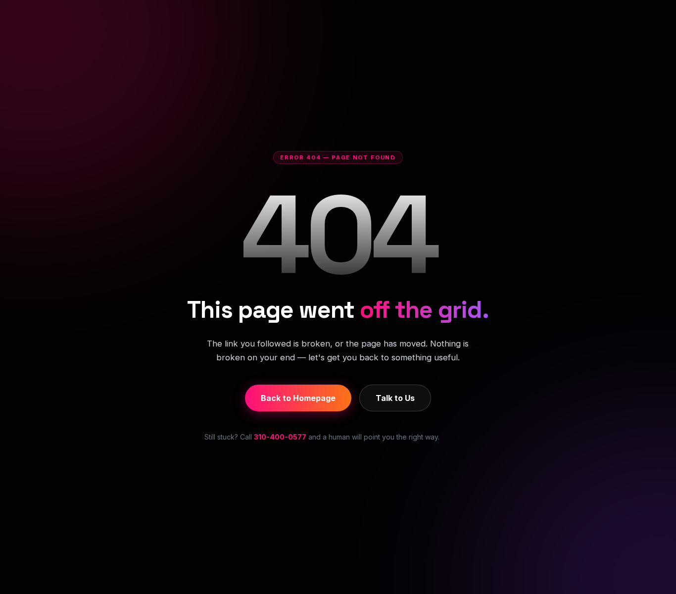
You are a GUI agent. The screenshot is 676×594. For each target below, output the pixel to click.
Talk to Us (395, 398)
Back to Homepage (298, 398)
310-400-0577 (280, 437)
